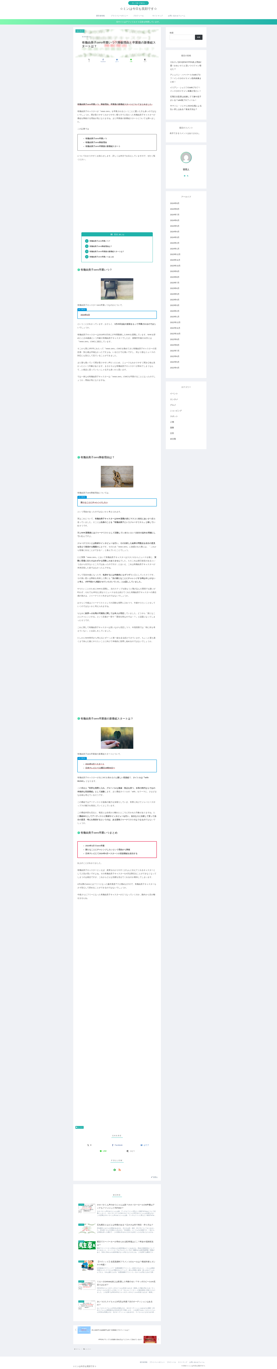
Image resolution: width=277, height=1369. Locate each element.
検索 (172, 33)
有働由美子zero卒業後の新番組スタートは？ (106, 251)
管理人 (186, 169)
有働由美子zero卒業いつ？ (99, 241)
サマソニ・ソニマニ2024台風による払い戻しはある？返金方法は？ (186, 107)
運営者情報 (143, 1362)
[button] (145, 60)
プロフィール (171, 1362)
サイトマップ (182, 1362)
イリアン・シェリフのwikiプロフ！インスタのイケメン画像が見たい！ (185, 89)
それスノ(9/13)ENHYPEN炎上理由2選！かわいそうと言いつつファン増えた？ (185, 65)
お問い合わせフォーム (197, 1362)
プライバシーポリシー (157, 1362)
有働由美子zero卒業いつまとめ (101, 257)
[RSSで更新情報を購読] (119, 1170)
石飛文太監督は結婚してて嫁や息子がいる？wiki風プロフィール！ (185, 98)
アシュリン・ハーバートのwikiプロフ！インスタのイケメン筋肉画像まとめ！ (185, 78)
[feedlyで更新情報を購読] (114, 1170)
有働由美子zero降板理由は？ (100, 246)
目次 (116, 234)
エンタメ (80, 1127)
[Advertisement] (117, 84)
